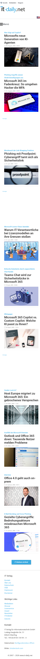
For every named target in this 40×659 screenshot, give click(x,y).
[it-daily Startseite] (16, 9)
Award (6, 611)
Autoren (7, 619)
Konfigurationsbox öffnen (24, 643)
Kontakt (7, 580)
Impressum (8, 590)
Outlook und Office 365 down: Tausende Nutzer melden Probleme (19, 439)
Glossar (7, 606)
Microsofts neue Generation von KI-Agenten (16, 39)
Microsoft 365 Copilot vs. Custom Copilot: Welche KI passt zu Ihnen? (20, 321)
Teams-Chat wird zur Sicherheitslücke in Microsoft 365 (17, 278)
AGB (6, 588)
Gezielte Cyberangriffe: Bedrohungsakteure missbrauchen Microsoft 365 (20, 522)
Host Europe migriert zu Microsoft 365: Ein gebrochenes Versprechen (21, 397)
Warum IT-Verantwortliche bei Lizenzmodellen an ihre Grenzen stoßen (21, 233)
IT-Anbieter (8, 616)
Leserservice (9, 609)
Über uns (7, 583)
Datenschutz (9, 585)
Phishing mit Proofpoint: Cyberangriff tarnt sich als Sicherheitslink (21, 157)
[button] (4, 24)
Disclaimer (8, 593)
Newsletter (8, 613)
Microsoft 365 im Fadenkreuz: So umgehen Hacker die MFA (20, 84)
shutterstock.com (16, 648)
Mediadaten (8, 604)
